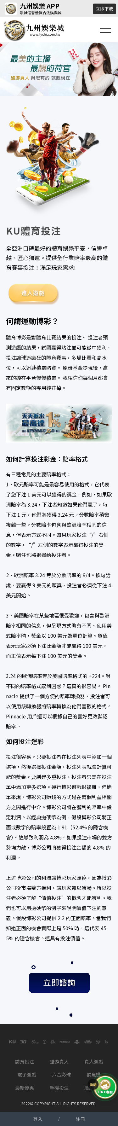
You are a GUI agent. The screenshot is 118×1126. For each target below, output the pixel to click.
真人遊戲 (93, 1061)
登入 (37, 1119)
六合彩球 (61, 1074)
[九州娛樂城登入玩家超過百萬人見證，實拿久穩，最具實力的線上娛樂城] (59, 69)
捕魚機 (94, 1074)
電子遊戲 (26, 1074)
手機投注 (59, 1087)
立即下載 (104, 8)
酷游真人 (59, 1061)
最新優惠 (24, 1087)
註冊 (80, 1119)
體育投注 (24, 1061)
